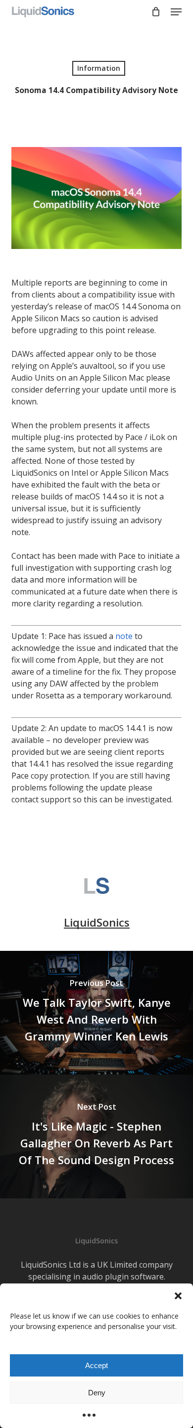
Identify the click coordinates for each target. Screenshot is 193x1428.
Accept (96, 1365)
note (124, 636)
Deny (96, 1392)
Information (98, 68)
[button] (178, 1296)
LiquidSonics (97, 922)
